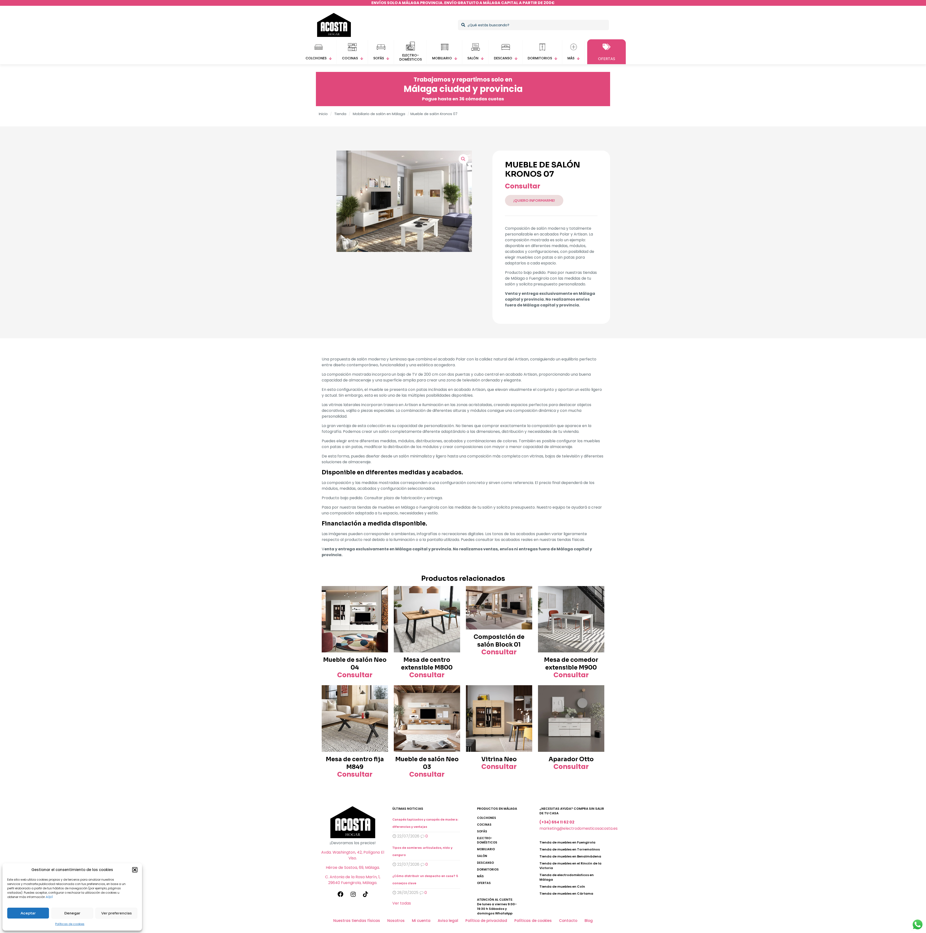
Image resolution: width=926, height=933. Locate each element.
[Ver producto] (381, 592)
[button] (134, 869)
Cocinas (484, 824)
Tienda (340, 113)
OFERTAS (484, 883)
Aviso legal (448, 920)
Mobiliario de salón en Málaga (379, 113)
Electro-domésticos (487, 840)
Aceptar (28, 913)
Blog (589, 920)
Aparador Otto (571, 759)
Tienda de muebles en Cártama (566, 893)
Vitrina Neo (499, 759)
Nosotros (396, 920)
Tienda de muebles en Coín (562, 886)
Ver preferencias (116, 913)
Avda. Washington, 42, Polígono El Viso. (352, 855)
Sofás (482, 831)
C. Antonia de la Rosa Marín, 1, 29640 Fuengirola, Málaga (352, 879)
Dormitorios (488, 869)
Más (480, 876)
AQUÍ (49, 897)
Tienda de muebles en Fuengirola (567, 842)
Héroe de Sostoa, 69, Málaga (352, 867)
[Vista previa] (381, 603)
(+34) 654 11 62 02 (556, 822)
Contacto (568, 920)
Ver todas (401, 903)
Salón (482, 856)
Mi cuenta (421, 920)
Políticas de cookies (69, 924)
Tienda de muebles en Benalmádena (570, 856)
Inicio (323, 113)
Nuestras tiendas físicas (356, 920)
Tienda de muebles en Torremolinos (569, 849)
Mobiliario (486, 849)
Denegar (72, 913)
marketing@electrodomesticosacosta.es (578, 828)
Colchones (486, 818)
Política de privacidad (486, 920)
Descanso (485, 863)
